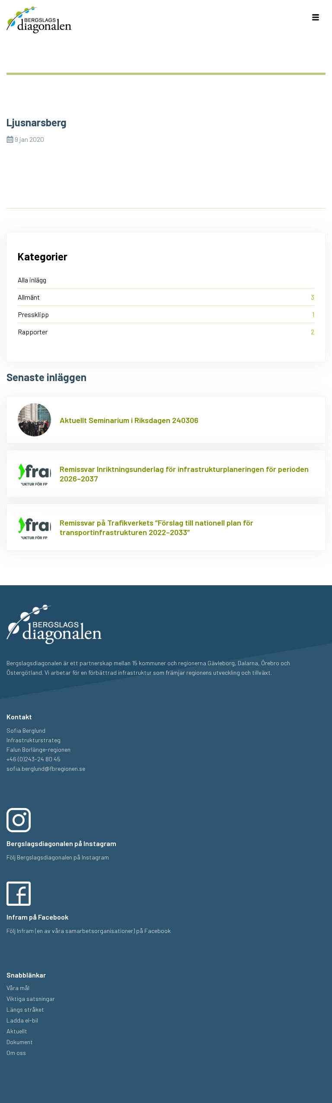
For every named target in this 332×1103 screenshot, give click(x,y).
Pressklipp (33, 314)
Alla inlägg (32, 280)
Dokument (19, 1041)
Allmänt (29, 297)
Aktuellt (16, 1031)
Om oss (16, 1052)
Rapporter (33, 331)
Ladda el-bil (22, 1020)
